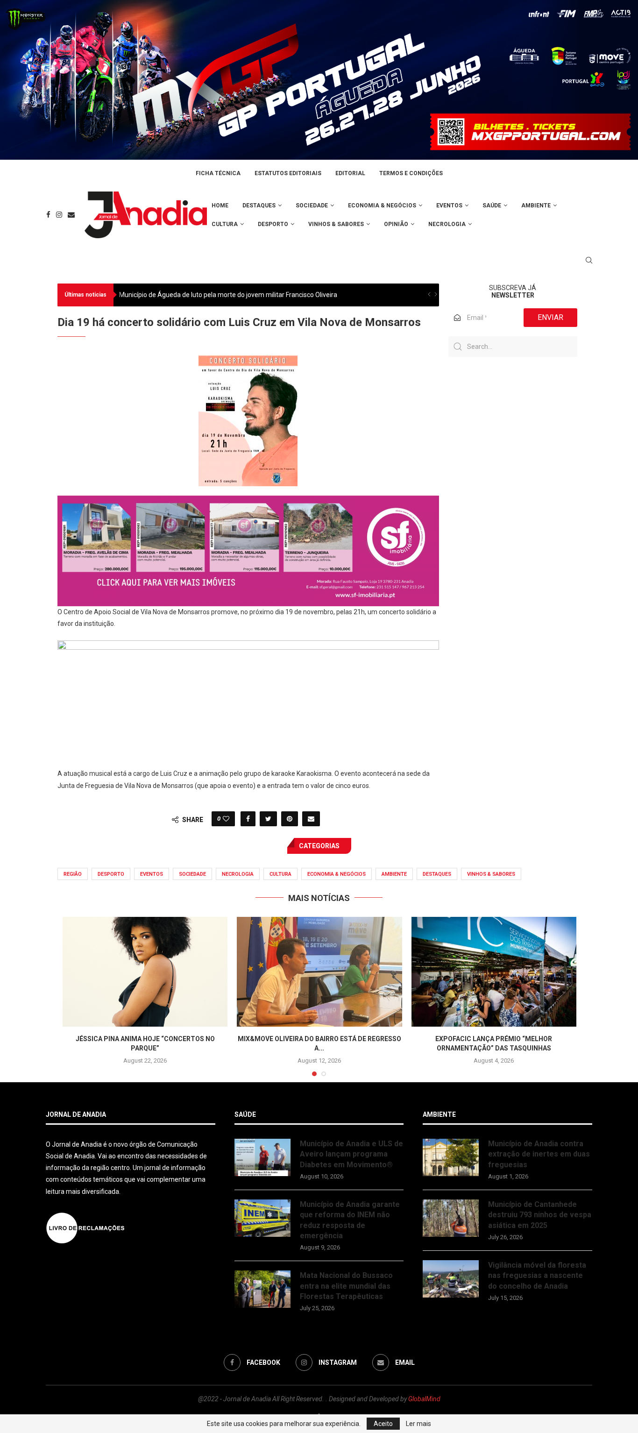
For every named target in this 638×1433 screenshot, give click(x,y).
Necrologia (447, 224)
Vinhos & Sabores (336, 224)
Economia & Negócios (382, 205)
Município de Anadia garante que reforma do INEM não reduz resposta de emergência (350, 1220)
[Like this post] (226, 818)
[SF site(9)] (248, 502)
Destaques (259, 205)
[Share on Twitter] (268, 818)
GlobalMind (424, 1399)
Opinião (396, 224)
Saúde (491, 205)
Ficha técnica (218, 173)
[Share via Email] (311, 818)
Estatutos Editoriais (288, 173)
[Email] (71, 215)
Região (73, 874)
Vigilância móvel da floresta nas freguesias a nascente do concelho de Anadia (537, 1276)
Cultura (225, 224)
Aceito (383, 1423)
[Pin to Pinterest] (289, 818)
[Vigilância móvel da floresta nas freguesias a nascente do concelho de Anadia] (451, 1279)
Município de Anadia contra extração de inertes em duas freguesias (539, 1154)
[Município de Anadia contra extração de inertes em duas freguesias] (451, 1157)
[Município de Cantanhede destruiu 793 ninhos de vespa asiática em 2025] (451, 1218)
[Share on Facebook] (248, 818)
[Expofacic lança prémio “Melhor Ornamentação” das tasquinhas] (493, 972)
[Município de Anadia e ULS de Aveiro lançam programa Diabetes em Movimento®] (262, 1157)
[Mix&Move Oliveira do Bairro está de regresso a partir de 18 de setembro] (319, 972)
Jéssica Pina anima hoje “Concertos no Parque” (188, 294)
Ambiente (536, 205)
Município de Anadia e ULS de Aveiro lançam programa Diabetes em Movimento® (351, 1154)
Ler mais (418, 1423)
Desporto (273, 224)
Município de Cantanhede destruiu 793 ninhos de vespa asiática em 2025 (539, 1215)
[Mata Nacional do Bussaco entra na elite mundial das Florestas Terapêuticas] (262, 1289)
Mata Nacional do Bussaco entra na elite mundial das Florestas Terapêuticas (346, 1286)
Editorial (350, 173)
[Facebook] (48, 215)
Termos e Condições (411, 173)
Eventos (449, 205)
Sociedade (312, 205)
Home (220, 205)
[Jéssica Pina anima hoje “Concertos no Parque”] (145, 972)
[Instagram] (59, 215)
